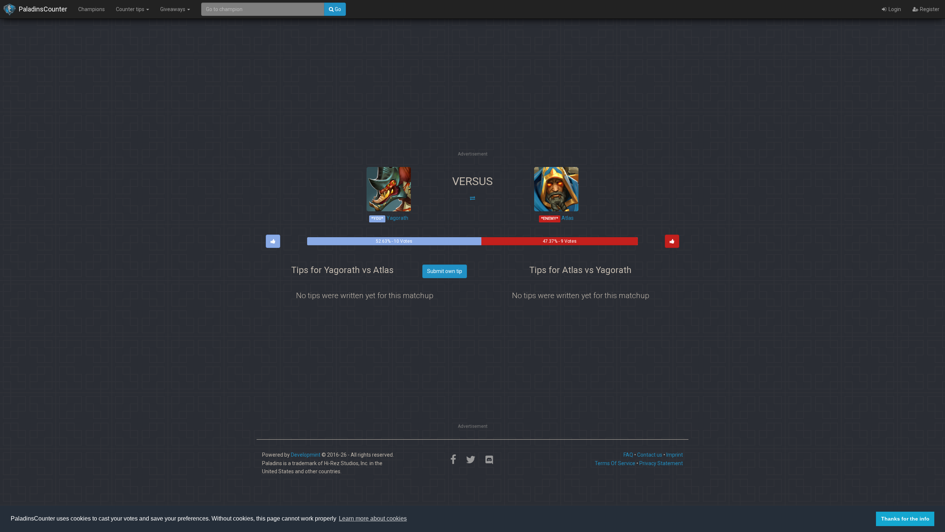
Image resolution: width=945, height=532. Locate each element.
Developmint (305, 455)
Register (929, 9)
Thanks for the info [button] (905, 519)
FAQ (628, 455)
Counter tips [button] (130, 9)
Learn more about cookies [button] (373, 518)
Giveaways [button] (173, 9)
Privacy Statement (661, 463)
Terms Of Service (615, 463)
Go (337, 9)
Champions (91, 9)
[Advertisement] (472, 98)
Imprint (674, 455)
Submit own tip (444, 271)
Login (894, 9)
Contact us (649, 455)
